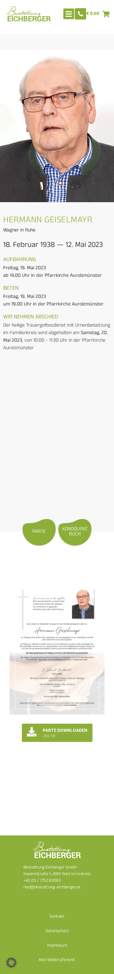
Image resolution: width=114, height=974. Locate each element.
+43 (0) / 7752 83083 (42, 881)
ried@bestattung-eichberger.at (52, 887)
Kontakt (57, 916)
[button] (11, 962)
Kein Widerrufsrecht (57, 960)
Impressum (57, 945)
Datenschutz (57, 931)
